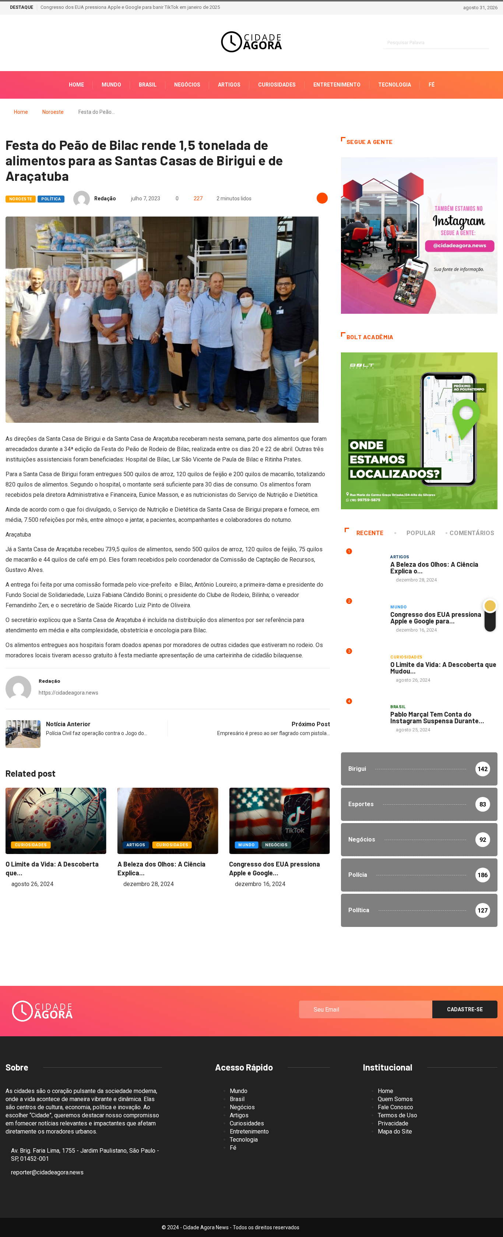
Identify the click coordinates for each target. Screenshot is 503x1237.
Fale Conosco (395, 1107)
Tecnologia (394, 85)
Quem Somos (395, 1099)
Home (76, 85)
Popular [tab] (421, 533)
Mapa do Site (395, 1131)
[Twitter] (33, 43)
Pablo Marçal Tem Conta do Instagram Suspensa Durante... (437, 717)
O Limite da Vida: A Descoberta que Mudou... (443, 667)
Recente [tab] (370, 533)
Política (51, 199)
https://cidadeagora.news (68, 693)
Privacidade (393, 1123)
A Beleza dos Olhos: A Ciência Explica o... (434, 567)
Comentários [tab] (472, 533)
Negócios (187, 85)
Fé (432, 85)
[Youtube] (46, 43)
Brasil (147, 85)
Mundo (111, 85)
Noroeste (53, 112)
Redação (105, 198)
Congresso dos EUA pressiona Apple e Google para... (435, 617)
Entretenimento (336, 85)
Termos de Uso (397, 1115)
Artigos (229, 85)
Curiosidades (277, 85)
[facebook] (20, 43)
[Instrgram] (8, 43)
